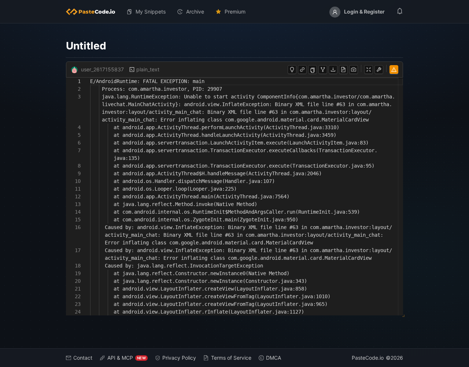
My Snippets (151, 11)
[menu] (234, 11)
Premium (235, 11)
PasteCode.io (368, 358)
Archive (195, 11)
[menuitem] (93, 11)
